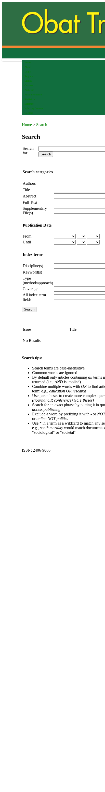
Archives (29, 90)
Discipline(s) (33, 266)
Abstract (29, 196)
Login (27, 71)
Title (26, 190)
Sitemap (29, 103)
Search (28, 80)
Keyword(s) (32, 272)
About (28, 67)
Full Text (30, 202)
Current (28, 85)
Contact (28, 113)
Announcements (33, 94)
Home (27, 62)
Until (27, 242)
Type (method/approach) (38, 280)
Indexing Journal (34, 108)
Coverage (30, 289)
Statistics (29, 99)
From (27, 236)
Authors (29, 183)
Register (29, 76)
